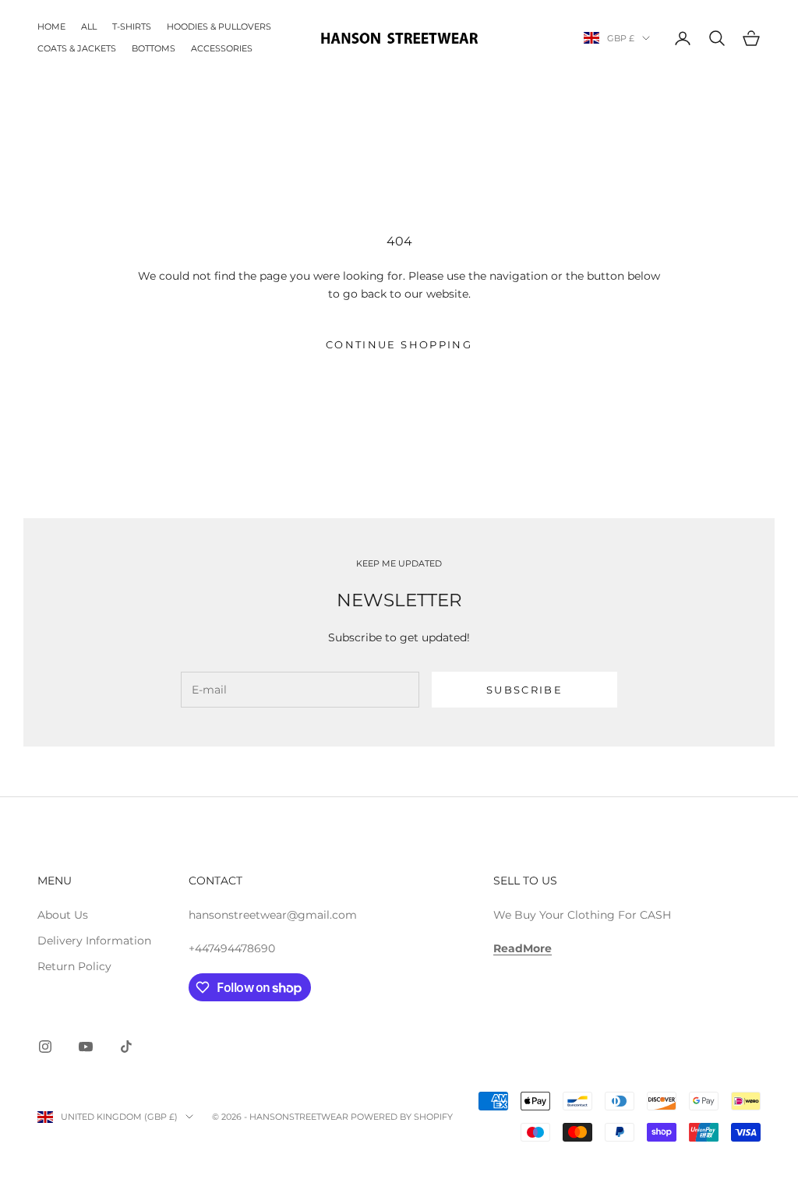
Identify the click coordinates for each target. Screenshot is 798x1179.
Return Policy (74, 966)
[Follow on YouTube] (86, 1046)
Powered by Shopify (402, 1116)
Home (51, 27)
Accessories (221, 49)
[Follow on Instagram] (45, 1046)
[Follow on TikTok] (126, 1046)
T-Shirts (131, 27)
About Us (62, 915)
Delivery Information (94, 941)
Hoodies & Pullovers (219, 27)
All (89, 27)
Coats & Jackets (76, 49)
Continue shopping (399, 344)
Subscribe (524, 689)
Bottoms (153, 49)
